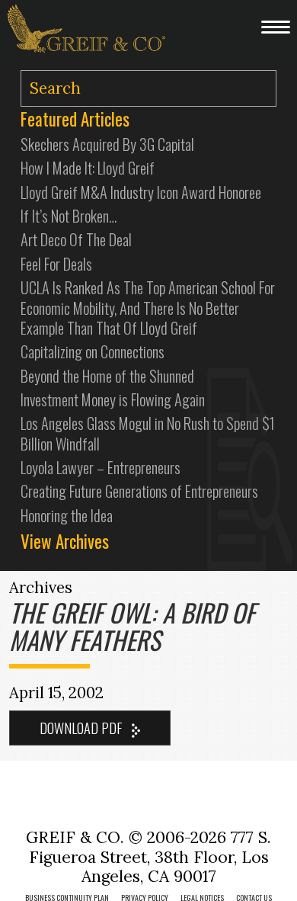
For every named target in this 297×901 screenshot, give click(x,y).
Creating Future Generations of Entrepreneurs (139, 490)
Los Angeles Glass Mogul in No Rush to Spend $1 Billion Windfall (148, 433)
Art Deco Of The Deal (76, 239)
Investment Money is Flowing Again (113, 399)
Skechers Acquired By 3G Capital (107, 144)
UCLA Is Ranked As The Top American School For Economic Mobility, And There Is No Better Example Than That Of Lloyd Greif (148, 307)
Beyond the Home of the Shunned (107, 375)
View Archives (65, 541)
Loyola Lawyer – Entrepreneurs (100, 467)
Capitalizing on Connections (92, 351)
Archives (40, 588)
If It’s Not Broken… (69, 215)
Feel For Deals (56, 263)
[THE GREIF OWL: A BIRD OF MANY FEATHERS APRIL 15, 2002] (90, 727)
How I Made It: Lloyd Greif (88, 167)
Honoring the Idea (67, 515)
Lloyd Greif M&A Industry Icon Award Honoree (141, 192)
